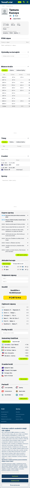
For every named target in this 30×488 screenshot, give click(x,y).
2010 (3, 98)
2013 (3, 90)
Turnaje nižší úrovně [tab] (18, 263)
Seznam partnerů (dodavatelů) (10, 472)
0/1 (13, 77)
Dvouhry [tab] (4, 142)
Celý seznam (23, 379)
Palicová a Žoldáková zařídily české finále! (15, 239)
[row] (15, 77)
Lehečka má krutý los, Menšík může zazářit (15, 246)
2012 (3, 93)
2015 (3, 85)
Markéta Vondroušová (6, 419)
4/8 (13, 87)
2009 (3, 101)
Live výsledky (8, 387)
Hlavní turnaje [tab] (6, 263)
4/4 (21, 85)
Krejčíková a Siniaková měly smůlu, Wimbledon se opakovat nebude (15, 230)
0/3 (13, 90)
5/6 (13, 101)
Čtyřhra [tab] (12, 70)
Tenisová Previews (20, 414)
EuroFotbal (8, 394)
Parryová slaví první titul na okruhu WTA (15, 216)
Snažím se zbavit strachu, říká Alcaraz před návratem (16, 250)
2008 (3, 103)
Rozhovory (18, 416)
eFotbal (21, 394)
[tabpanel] (15, 90)
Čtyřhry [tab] (12, 142)
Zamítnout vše (15, 480)
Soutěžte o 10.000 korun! (15, 291)
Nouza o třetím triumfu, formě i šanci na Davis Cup (16, 220)
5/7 (13, 98)
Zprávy (21, 387)
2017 (3, 80)
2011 (3, 95)
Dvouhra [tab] (4, 70)
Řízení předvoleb (15, 485)
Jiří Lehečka (4, 414)
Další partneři (23, 398)
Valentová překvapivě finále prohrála (15, 224)
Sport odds (22, 391)
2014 (3, 87)
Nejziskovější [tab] (6, 341)
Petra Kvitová (4, 416)
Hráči (3, 6)
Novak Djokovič (4, 412)
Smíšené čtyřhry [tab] (21, 70)
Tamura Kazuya (9, 6)
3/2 (21, 87)
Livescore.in (8, 391)
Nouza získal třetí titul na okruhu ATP (15, 227)
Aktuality (18, 412)
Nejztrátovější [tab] (16, 341)
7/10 (13, 85)
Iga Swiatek (3, 421)
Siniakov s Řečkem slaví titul (13, 242)
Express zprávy (19, 419)
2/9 (13, 82)
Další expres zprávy (22, 255)
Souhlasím (15, 476)
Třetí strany (8, 458)
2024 (3, 77)
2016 (3, 82)
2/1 (13, 95)
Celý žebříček (23, 358)
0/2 (21, 90)
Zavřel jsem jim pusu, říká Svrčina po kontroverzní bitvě (15, 234)
